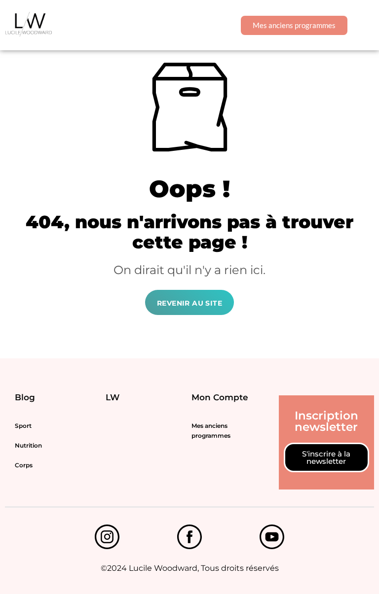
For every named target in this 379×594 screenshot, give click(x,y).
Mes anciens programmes (210, 430)
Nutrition (28, 445)
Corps (24, 465)
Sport (23, 425)
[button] (366, 25)
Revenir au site (189, 303)
